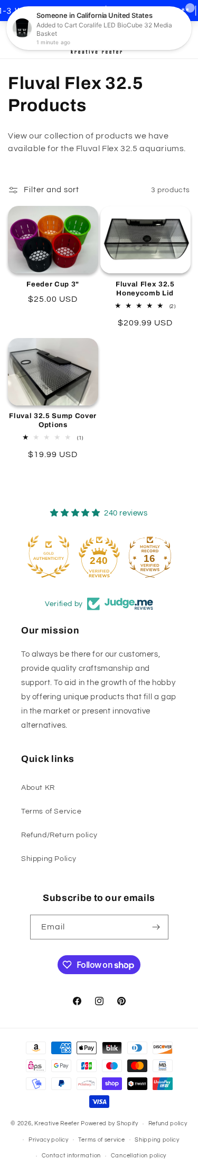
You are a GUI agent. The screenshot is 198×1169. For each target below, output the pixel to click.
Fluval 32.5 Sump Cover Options (53, 420)
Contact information (71, 1155)
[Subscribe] (156, 927)
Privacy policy (49, 1140)
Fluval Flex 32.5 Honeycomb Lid (145, 288)
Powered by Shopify (109, 1123)
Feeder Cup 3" (52, 284)
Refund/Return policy (59, 835)
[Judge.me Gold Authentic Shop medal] (48, 557)
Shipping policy (157, 1140)
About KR (38, 787)
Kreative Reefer (57, 1123)
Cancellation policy (138, 1155)
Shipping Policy (49, 859)
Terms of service (101, 1140)
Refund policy (167, 1123)
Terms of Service (51, 811)
